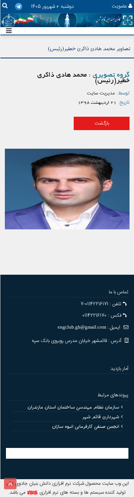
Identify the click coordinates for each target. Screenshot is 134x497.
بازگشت (102, 123)
